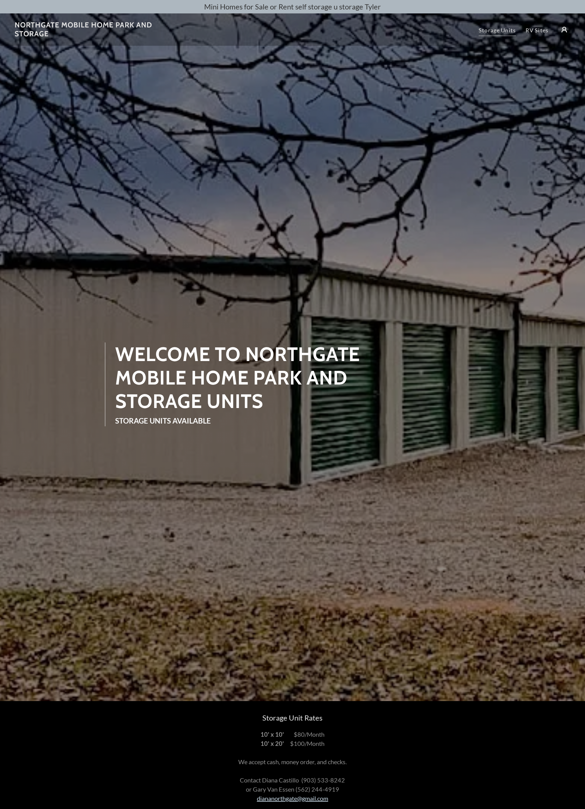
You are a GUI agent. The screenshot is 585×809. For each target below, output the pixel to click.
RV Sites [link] (537, 30)
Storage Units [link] (497, 30)
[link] (92, 34)
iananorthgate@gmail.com (294, 798)
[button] (564, 29)
